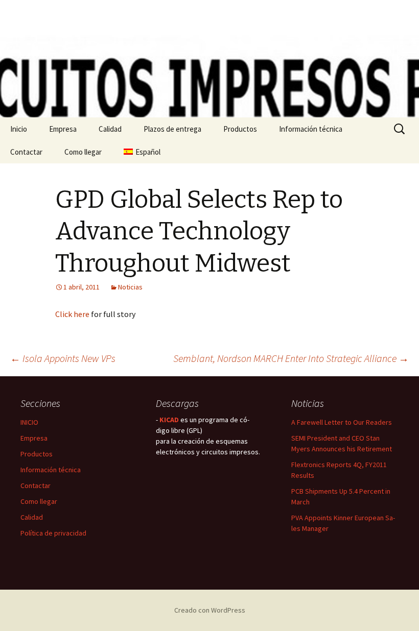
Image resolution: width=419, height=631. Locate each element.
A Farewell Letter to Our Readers (341, 422)
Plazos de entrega (172, 129)
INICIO (29, 422)
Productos (240, 129)
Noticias (130, 287)
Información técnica (310, 129)
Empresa (63, 129)
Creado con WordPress (209, 610)
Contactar (26, 152)
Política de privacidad (53, 533)
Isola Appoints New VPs (62, 358)
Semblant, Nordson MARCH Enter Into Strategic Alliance (291, 358)
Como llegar (83, 152)
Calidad (110, 129)
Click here (72, 314)
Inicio (18, 129)
